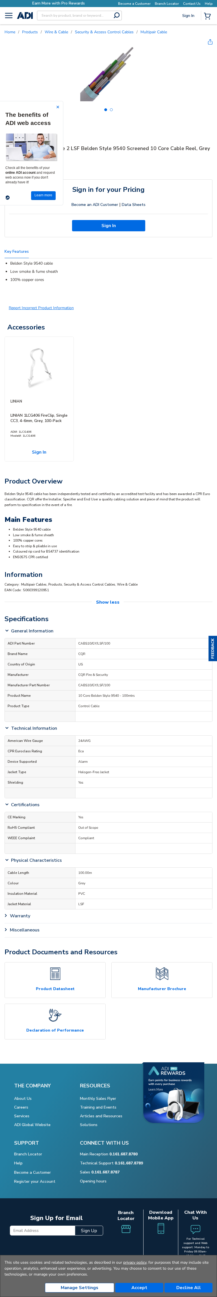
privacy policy (134, 1262)
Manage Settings (79, 1288)
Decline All (188, 1288)
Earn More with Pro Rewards (58, 3)
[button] (213, 648)
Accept (139, 1288)
